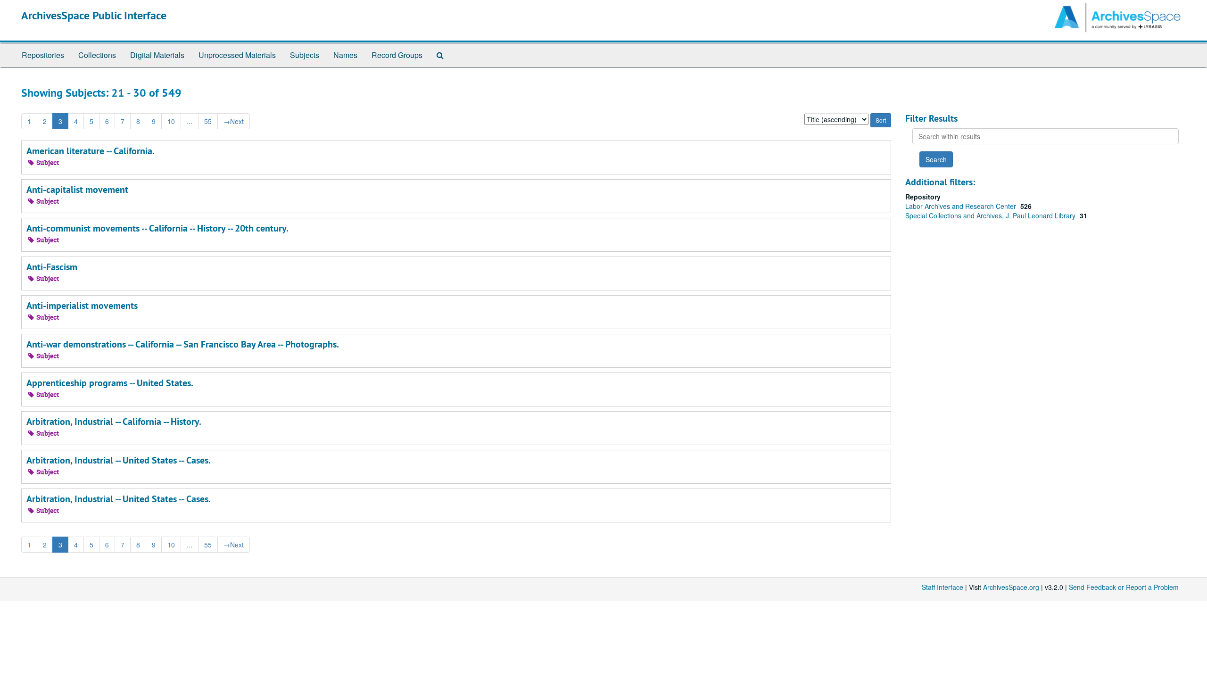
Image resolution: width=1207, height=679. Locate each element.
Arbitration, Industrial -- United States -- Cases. (118, 460)
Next (233, 121)
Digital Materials (157, 55)
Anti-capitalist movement (77, 189)
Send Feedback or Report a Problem (1124, 587)
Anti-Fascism (51, 267)
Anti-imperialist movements (82, 305)
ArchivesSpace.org (1011, 587)
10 (171, 121)
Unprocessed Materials (237, 55)
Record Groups (397, 55)
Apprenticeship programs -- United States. (109, 383)
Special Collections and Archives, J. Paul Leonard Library (991, 215)
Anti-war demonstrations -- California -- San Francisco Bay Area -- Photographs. (182, 344)
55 (208, 121)
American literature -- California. (90, 151)
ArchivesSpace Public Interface (93, 15)
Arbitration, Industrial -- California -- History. (113, 421)
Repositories (43, 55)
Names (345, 55)
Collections (97, 55)
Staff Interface (942, 587)
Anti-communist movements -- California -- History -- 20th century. (157, 228)
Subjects (304, 55)
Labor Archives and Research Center (961, 206)
